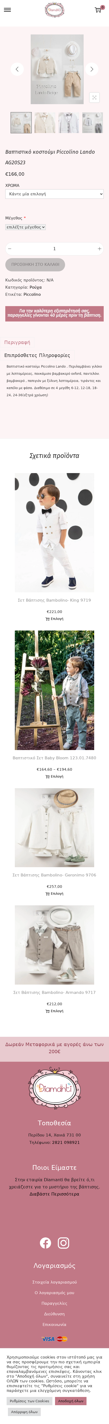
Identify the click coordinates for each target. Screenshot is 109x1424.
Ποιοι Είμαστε (54, 1167)
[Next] (91, 69)
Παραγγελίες (54, 1303)
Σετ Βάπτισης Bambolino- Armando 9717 (54, 992)
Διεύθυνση (54, 1314)
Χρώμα (12, 185)
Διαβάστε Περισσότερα (54, 1194)
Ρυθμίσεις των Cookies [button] (29, 1401)
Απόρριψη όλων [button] (24, 1412)
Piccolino (32, 294)
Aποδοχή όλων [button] (70, 1401)
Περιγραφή (17, 342)
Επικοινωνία (54, 1324)
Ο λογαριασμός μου (54, 1292)
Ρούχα (36, 287)
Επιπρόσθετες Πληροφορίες (37, 355)
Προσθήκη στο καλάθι (35, 264)
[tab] (54, 342)
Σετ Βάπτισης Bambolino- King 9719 (54, 600)
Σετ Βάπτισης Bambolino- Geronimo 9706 (54, 875)
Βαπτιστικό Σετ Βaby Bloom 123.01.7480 (54, 758)
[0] (98, 10)
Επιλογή (57, 619)
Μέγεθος (15, 218)
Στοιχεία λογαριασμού (54, 1282)
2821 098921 (66, 1142)
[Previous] (17, 69)
